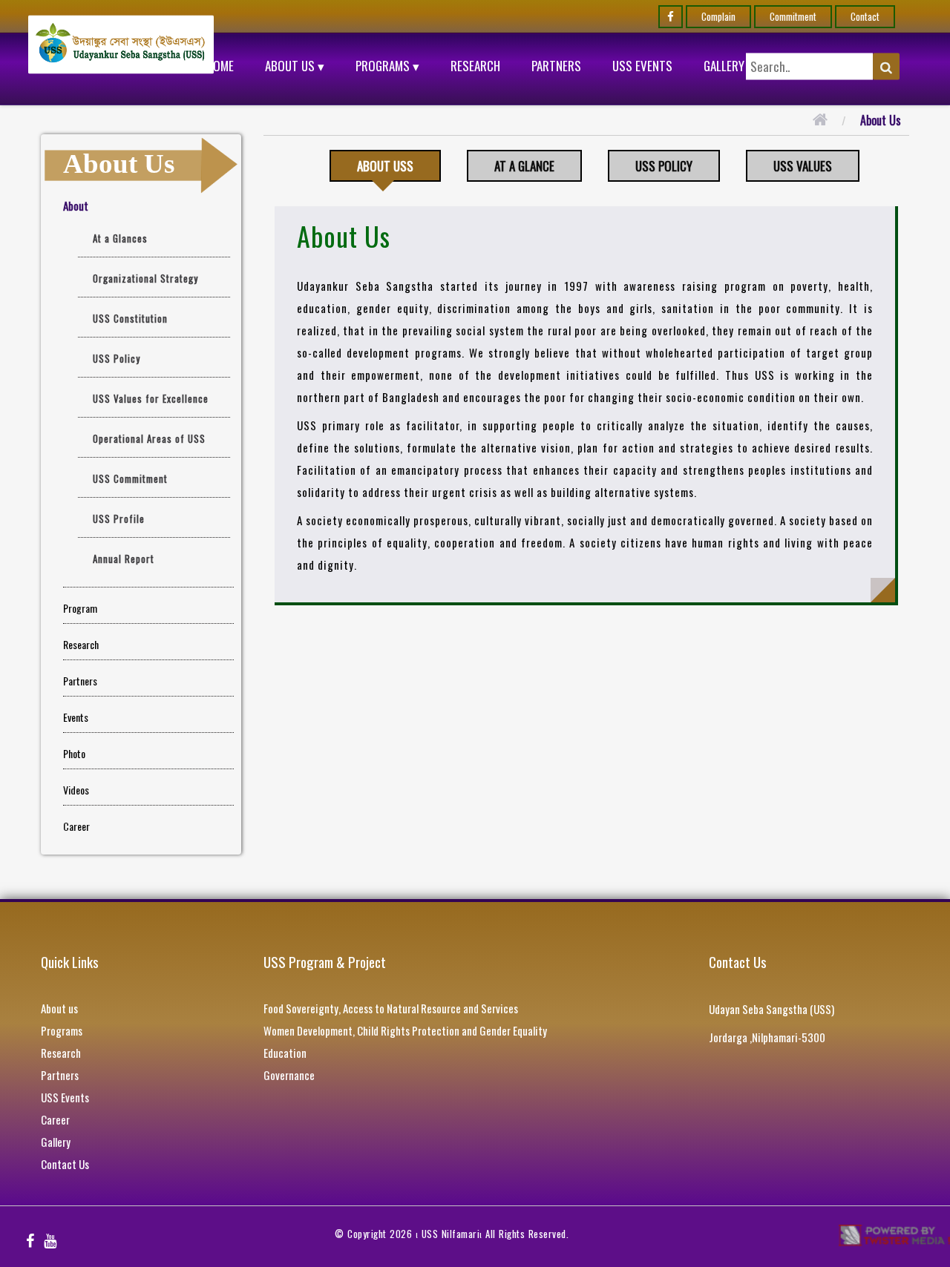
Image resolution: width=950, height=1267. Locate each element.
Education (285, 1052)
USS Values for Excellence (151, 398)
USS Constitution (130, 318)
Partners (556, 65)
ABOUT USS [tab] (385, 166)
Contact (865, 16)
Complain (718, 16)
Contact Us (65, 1164)
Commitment (793, 16)
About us (59, 1008)
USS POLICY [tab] (663, 166)
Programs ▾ (387, 65)
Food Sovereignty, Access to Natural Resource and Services (390, 1008)
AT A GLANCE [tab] (524, 166)
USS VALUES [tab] (802, 166)
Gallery (724, 65)
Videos (76, 789)
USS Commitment (130, 478)
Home (220, 65)
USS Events (642, 65)
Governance (289, 1075)
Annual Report (123, 558)
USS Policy (116, 358)
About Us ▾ (294, 65)
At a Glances (120, 238)
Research (475, 65)
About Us (880, 120)
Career (76, 826)
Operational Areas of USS (149, 438)
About (75, 205)
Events (75, 717)
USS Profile (119, 518)
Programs (61, 1030)
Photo (74, 753)
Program (80, 608)
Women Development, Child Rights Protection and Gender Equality (405, 1030)
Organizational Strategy (145, 278)
